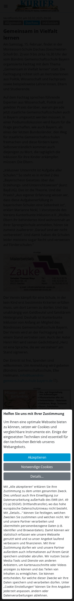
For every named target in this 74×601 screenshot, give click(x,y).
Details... (37, 476)
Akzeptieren (37, 457)
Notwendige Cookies (37, 467)
